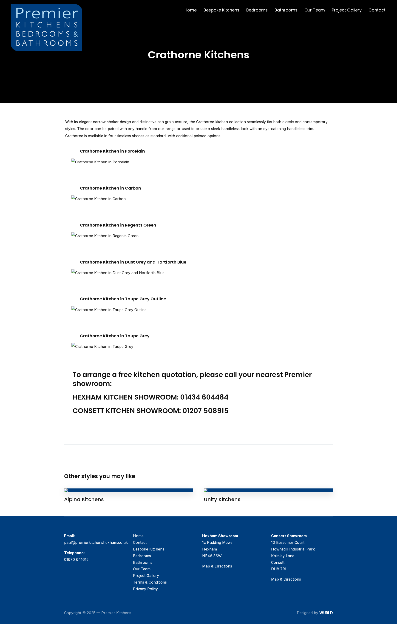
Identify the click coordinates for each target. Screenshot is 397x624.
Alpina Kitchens (84, 499)
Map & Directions (217, 566)
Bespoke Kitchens (221, 10)
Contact (377, 10)
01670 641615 (76, 559)
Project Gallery (347, 10)
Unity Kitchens (222, 499)
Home (190, 10)
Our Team (314, 10)
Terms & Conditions (150, 582)
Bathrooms (286, 10)
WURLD (326, 612)
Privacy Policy (145, 589)
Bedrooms (257, 10)
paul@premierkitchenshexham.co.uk (96, 542)
